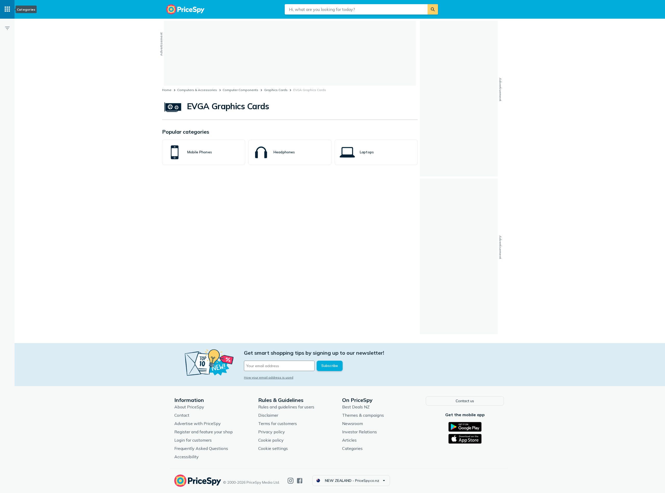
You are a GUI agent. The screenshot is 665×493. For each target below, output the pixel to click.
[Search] (433, 9)
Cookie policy (271, 440)
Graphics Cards (276, 90)
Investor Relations (359, 431)
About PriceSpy (189, 406)
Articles (349, 440)
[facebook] (299, 480)
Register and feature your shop (203, 431)
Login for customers (193, 440)
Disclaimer (268, 415)
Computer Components (240, 90)
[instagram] (290, 480)
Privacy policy (271, 431)
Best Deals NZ (356, 406)
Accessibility (186, 456)
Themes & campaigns (363, 415)
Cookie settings (273, 448)
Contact (181, 415)
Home (166, 90)
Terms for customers (277, 423)
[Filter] (7, 28)
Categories (352, 448)
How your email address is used (268, 377)
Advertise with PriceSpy (197, 423)
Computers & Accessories (197, 90)
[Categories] (7, 9)
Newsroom (352, 423)
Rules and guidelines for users (286, 406)
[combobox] (356, 9)
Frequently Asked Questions (201, 448)
